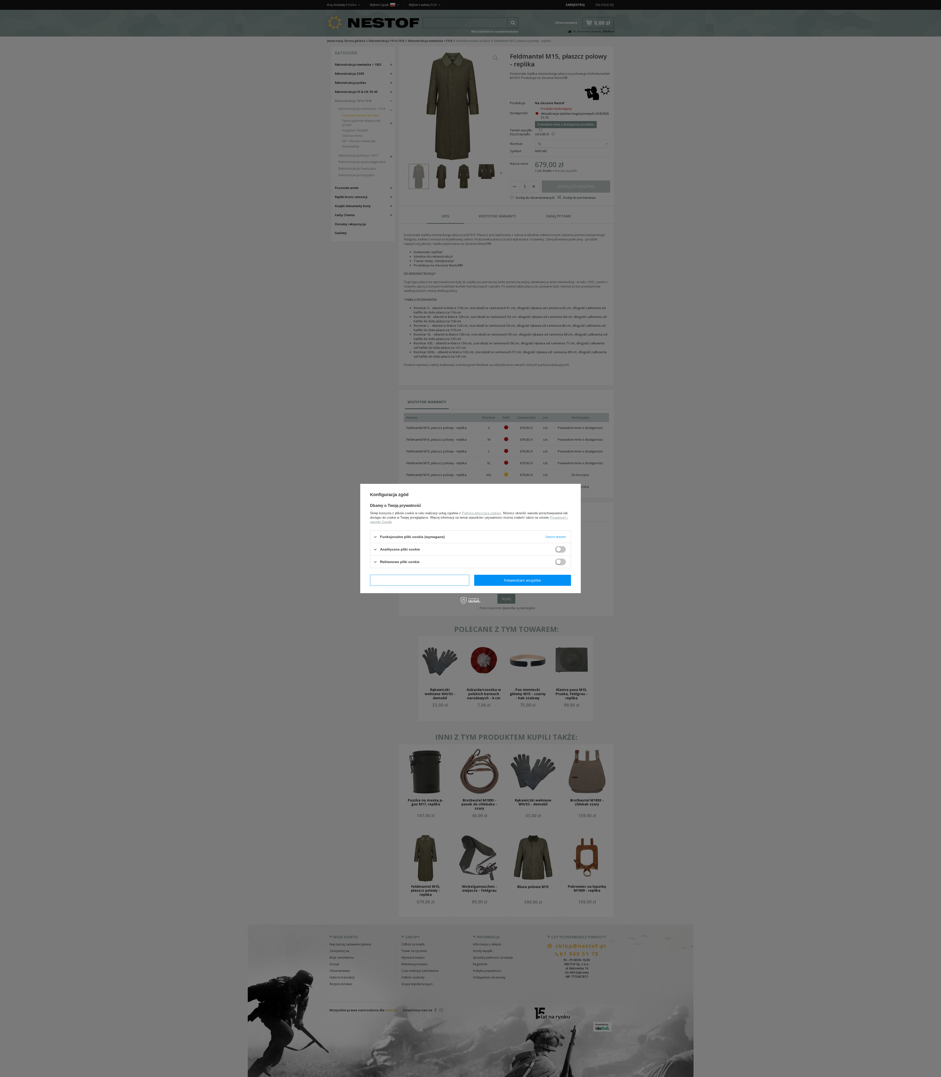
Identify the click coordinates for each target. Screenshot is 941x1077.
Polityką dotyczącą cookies (481, 513)
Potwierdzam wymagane (419, 580)
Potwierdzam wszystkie (522, 580)
